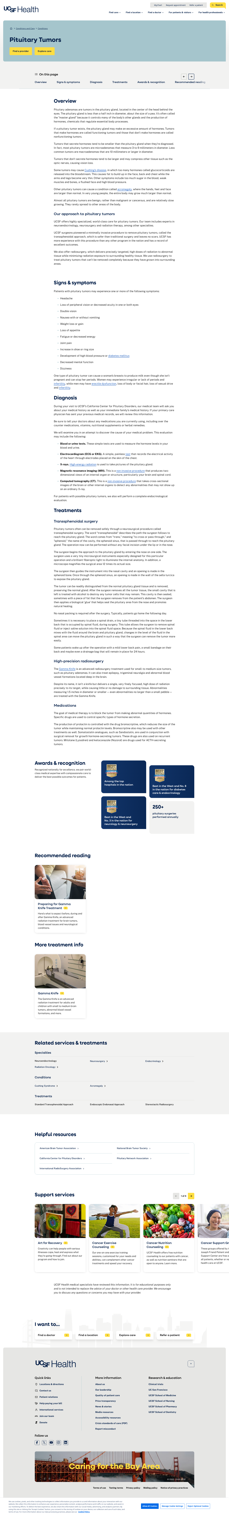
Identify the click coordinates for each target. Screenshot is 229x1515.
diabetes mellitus (118, 355)
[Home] (22, 9)
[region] (114, 1506)
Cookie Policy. (84, 1512)
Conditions (43, 28)
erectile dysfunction (104, 383)
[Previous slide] (184, 77)
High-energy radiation (83, 464)
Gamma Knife (67, 668)
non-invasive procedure (130, 470)
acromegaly (124, 189)
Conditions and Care (25, 28)
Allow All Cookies (149, 1506)
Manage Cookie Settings (172, 1506)
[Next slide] (191, 77)
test (127, 454)
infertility (59, 383)
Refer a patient (196, 5)
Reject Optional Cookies (198, 1506)
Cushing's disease (95, 170)
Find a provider (21, 51)
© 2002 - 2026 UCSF (176, 1479)
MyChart (158, 5)
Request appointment (176, 5)
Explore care (44, 51)
